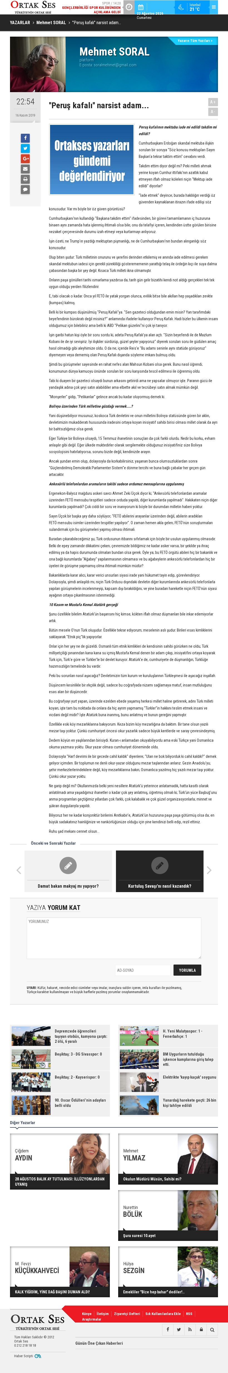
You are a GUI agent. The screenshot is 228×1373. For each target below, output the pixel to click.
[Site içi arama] (212, 1330)
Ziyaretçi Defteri (127, 1314)
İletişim (103, 1314)
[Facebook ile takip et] (167, 1330)
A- (213, 111)
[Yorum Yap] (25, 189)
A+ (213, 102)
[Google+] (25, 158)
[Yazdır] (25, 179)
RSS (189, 1314)
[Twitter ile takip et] (178, 1330)
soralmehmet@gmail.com (115, 64)
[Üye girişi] (201, 1330)
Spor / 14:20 (91, 7)
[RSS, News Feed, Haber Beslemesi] (189, 1330)
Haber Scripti (23, 1356)
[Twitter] (25, 148)
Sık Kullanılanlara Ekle (163, 1314)
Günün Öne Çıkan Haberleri (99, 1343)
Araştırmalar (91, 1319)
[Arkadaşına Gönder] (25, 169)
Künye (86, 1314)
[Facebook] (25, 138)
